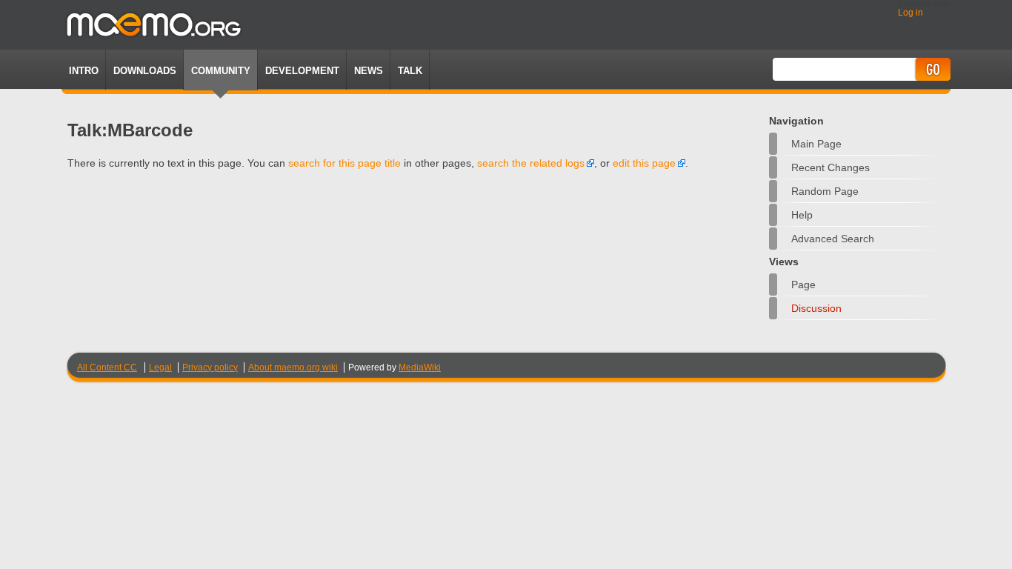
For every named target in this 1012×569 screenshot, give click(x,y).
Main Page (816, 144)
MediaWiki (420, 367)
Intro (84, 70)
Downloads (144, 70)
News (368, 70)
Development (302, 70)
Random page (825, 191)
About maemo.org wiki (293, 367)
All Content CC (107, 367)
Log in (910, 12)
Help (802, 215)
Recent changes (830, 167)
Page (803, 284)
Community (220, 70)
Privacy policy (210, 367)
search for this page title (344, 163)
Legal (160, 367)
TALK (410, 70)
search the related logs (531, 163)
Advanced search (832, 238)
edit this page (644, 163)
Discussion (816, 308)
